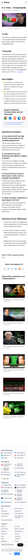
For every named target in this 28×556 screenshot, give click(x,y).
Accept (17, 553)
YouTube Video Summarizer (15, 122)
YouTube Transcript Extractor (14, 124)
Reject (11, 553)
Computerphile (16, 10)
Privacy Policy (18, 550)
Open (20, 545)
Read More (20, 72)
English (3, 257)
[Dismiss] (25, 545)
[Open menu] (25, 2)
